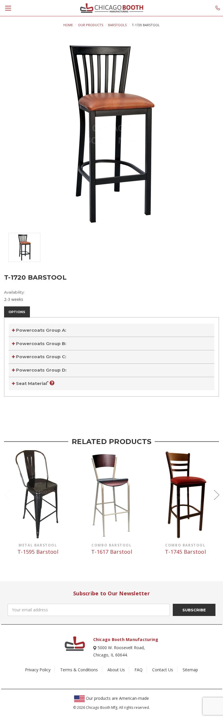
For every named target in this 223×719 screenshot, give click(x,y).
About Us (116, 669)
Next (216, 495)
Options (16, 312)
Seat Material (31, 383)
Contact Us (162, 669)
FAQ (138, 669)
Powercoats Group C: (40, 356)
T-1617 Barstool (111, 551)
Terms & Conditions (79, 669)
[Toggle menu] (8, 8)
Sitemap (190, 669)
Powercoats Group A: (40, 330)
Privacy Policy (38, 669)
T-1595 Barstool (37, 551)
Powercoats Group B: (40, 343)
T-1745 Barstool (185, 551)
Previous (7, 495)
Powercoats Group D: (40, 370)
